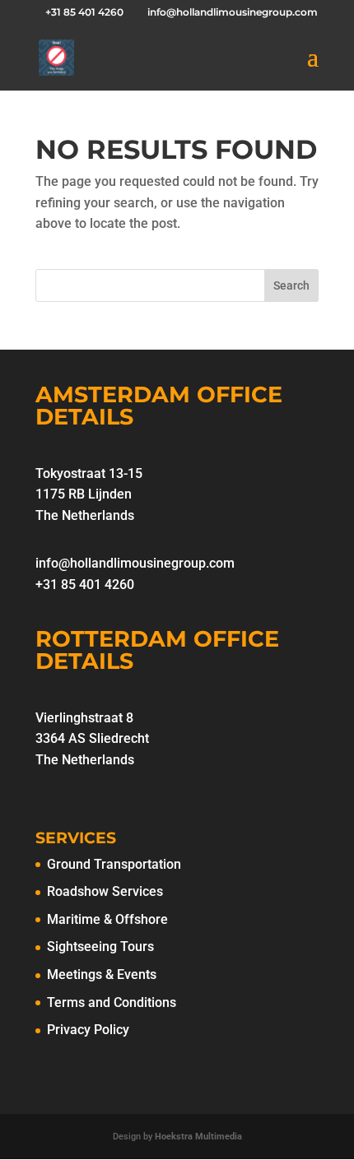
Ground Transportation (114, 864)
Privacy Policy (88, 1029)
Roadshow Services (105, 891)
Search (291, 285)
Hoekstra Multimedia (198, 1136)
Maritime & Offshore (107, 919)
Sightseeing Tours (100, 946)
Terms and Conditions (111, 1002)
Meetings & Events (101, 974)
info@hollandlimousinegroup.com (135, 563)
